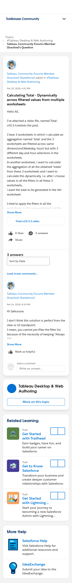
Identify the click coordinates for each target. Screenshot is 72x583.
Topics (9, 37)
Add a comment (26, 363)
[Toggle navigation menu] (64, 19)
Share (15, 240)
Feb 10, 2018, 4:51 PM (18, 88)
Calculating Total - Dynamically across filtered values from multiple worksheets (35, 99)
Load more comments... (22, 273)
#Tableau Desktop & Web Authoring (30, 40)
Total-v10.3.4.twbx (28, 221)
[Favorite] (54, 431)
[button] (36, 402)
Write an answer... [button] (30, 368)
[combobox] (28, 261)
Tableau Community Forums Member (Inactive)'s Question (31, 45)
